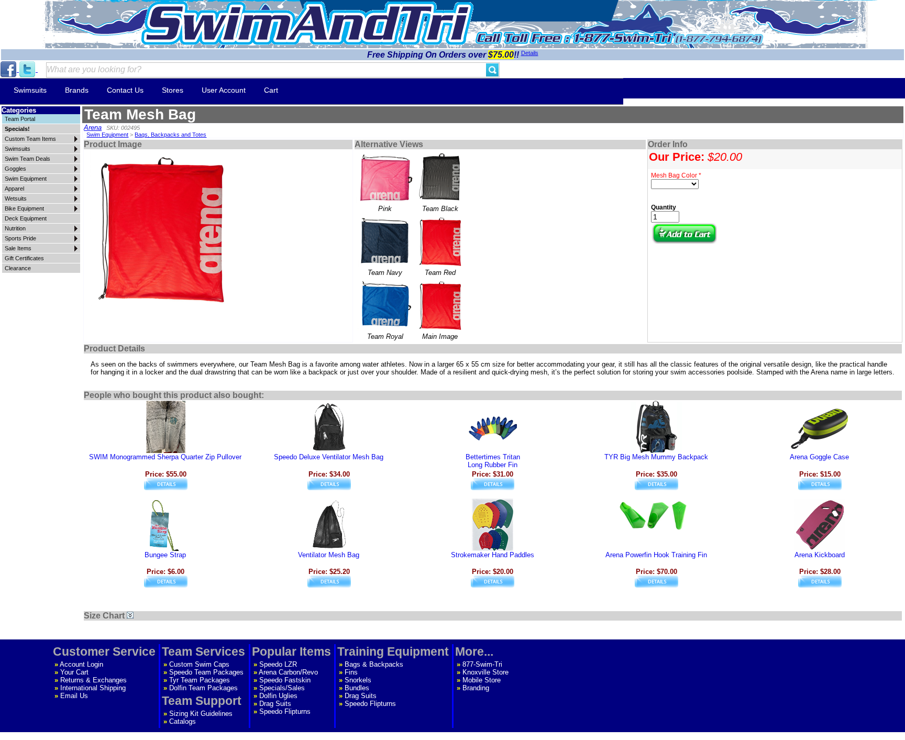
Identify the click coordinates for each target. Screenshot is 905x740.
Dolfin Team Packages (203, 688)
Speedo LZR (278, 664)
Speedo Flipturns (285, 711)
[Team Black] (440, 177)
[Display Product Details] (165, 488)
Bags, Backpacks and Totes (170, 134)
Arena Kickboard (819, 555)
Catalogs (182, 721)
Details (529, 53)
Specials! (17, 129)
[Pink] (385, 177)
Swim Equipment (107, 134)
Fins (351, 672)
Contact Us (125, 90)
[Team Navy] (385, 241)
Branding (475, 688)
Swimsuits (30, 90)
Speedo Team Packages (206, 672)
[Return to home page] (307, 23)
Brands (77, 90)
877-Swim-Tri (482, 664)
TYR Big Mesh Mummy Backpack (656, 457)
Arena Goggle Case (819, 457)
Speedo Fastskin (285, 680)
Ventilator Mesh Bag (328, 555)
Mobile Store (481, 680)
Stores (172, 90)
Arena (93, 127)
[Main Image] (440, 305)
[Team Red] (440, 241)
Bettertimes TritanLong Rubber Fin (493, 461)
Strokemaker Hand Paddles (492, 555)
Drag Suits (275, 704)
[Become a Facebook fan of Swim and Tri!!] (9, 69)
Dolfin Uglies (278, 696)
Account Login (81, 664)
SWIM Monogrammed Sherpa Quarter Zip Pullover (165, 457)
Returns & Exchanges (93, 680)
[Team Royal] (385, 305)
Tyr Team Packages (199, 680)
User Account (224, 90)
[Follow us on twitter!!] (28, 69)
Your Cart (74, 672)
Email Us (74, 696)
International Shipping (93, 688)
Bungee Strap (165, 555)
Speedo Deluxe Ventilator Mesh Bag (328, 457)
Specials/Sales (282, 688)
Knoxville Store (485, 672)
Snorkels (358, 680)
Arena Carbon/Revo (288, 672)
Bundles (357, 688)
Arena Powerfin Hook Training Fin (656, 555)
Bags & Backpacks (374, 664)
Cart (271, 90)
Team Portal (20, 119)
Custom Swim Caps (199, 664)
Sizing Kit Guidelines (201, 713)
